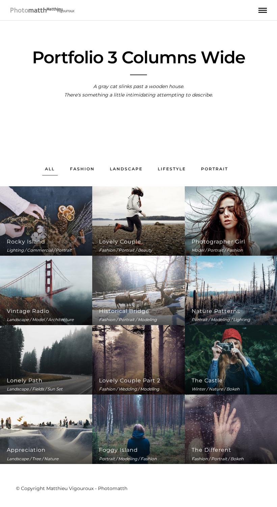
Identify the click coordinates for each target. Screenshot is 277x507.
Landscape (126, 168)
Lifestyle (172, 168)
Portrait (214, 168)
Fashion (82, 168)
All (50, 168)
